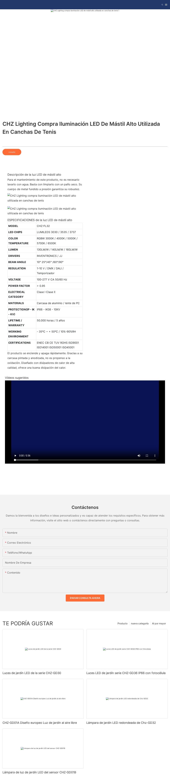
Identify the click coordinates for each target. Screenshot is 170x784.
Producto (123, 623)
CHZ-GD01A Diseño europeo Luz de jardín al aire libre (39, 722)
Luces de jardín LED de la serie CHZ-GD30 (31, 673)
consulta (11, 152)
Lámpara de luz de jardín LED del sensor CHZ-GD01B (39, 772)
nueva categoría (140, 623)
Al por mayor (159, 623)
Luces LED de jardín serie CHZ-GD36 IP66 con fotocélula (126, 673)
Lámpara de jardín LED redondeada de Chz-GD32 (121, 722)
